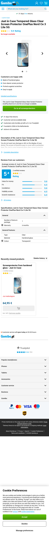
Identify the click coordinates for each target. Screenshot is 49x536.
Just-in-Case (6, 18)
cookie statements (27, 511)
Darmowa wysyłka (14, 313)
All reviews (7, 200)
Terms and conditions (18, 433)
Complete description (11, 152)
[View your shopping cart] (46, 3)
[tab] (22, 71)
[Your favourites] (41, 3)
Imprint (27, 431)
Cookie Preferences (37, 431)
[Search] (45, 9)
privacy (15, 511)
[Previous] (7, 53)
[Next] (42, 53)
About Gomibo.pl (11, 431)
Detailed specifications (9, 96)
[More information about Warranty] (2, 225)
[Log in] (36, 3)
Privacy (20, 431)
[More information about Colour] (2, 241)
